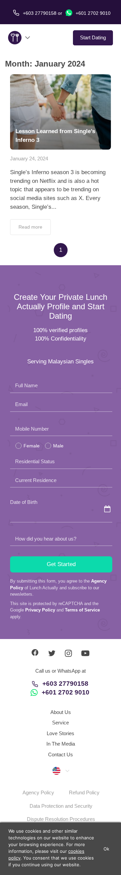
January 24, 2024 (29, 158)
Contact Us (60, 754)
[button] (60, 770)
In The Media (60, 744)
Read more (30, 227)
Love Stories (60, 733)
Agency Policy (38, 792)
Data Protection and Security (61, 806)
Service (60, 722)
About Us (60, 712)
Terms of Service (82, 609)
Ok (107, 848)
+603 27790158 (65, 683)
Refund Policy (84, 792)
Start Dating (93, 37)
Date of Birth (23, 502)
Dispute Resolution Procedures (61, 819)
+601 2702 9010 (92, 13)
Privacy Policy (40, 609)
